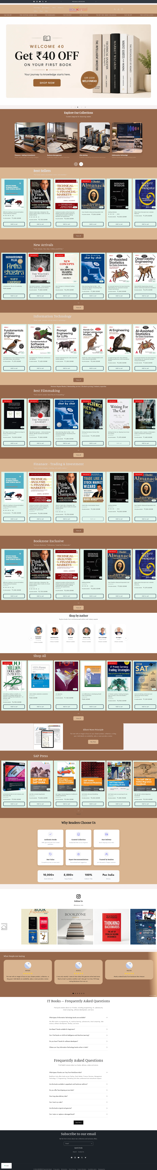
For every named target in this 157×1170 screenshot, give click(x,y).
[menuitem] (37, 7)
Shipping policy (101, 1169)
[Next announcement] (96, 1)
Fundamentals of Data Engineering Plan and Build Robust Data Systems (14, 358)
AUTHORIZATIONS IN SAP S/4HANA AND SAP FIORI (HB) (13, 794)
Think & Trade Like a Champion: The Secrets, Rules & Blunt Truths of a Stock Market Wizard (39, 213)
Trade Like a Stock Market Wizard (90, 505)
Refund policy (64, 1169)
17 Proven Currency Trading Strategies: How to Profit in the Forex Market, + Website (118, 695)
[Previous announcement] (61, 1)
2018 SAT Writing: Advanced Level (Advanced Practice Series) (143, 694)
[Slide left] (75, 231)
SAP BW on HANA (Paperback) (37, 794)
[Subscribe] (91, 1144)
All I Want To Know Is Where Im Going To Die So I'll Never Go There (14, 432)
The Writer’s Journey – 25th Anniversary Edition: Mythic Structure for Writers (40, 287)
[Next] (81, 164)
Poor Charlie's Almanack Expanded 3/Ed (92, 212)
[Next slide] (81, 107)
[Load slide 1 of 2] (75, 107)
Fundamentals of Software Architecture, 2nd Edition (39, 358)
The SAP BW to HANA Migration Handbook (142, 794)
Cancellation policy (92, 1169)
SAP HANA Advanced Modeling (90, 794)
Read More (78, 1122)
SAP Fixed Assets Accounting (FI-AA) (117, 794)
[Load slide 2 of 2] (77, 107)
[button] (115, 9)
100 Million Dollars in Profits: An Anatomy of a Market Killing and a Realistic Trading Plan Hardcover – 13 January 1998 (13, 696)
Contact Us (81, 1152)
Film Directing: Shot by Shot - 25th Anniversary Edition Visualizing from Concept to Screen (92, 288)
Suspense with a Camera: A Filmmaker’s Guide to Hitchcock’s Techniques (144, 432)
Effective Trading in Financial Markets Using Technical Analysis (13, 212)
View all (78, 236)
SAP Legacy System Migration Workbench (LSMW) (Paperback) (66, 794)
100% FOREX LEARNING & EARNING (38, 694)
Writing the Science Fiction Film (90, 432)
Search (75, 1152)
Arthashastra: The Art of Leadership (12, 286)
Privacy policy (56, 1169)
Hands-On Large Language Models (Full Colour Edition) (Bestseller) (92, 358)
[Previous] (76, 164)
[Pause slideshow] (86, 107)
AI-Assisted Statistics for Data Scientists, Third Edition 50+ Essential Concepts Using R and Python (119, 288)
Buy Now (93, 742)
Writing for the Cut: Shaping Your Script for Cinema (118, 432)
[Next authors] (126, 638)
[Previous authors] (31, 638)
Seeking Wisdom (112, 212)
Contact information (82, 1169)
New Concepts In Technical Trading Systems (65, 287)
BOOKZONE (40, 1169)
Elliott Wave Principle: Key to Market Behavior (144, 212)
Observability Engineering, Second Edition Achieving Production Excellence (145, 287)
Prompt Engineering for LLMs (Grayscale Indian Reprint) (66, 358)
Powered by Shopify (47, 1169)
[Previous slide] (71, 107)
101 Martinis (59, 694)
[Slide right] (82, 231)
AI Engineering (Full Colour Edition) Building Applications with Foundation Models (118, 359)
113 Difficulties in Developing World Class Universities (91, 694)
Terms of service (72, 1169)
